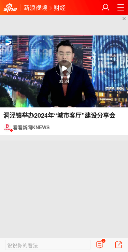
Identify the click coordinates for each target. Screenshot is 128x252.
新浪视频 (35, 7)
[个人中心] (105, 7)
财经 (60, 7)
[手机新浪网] (10, 8)
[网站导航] (120, 7)
